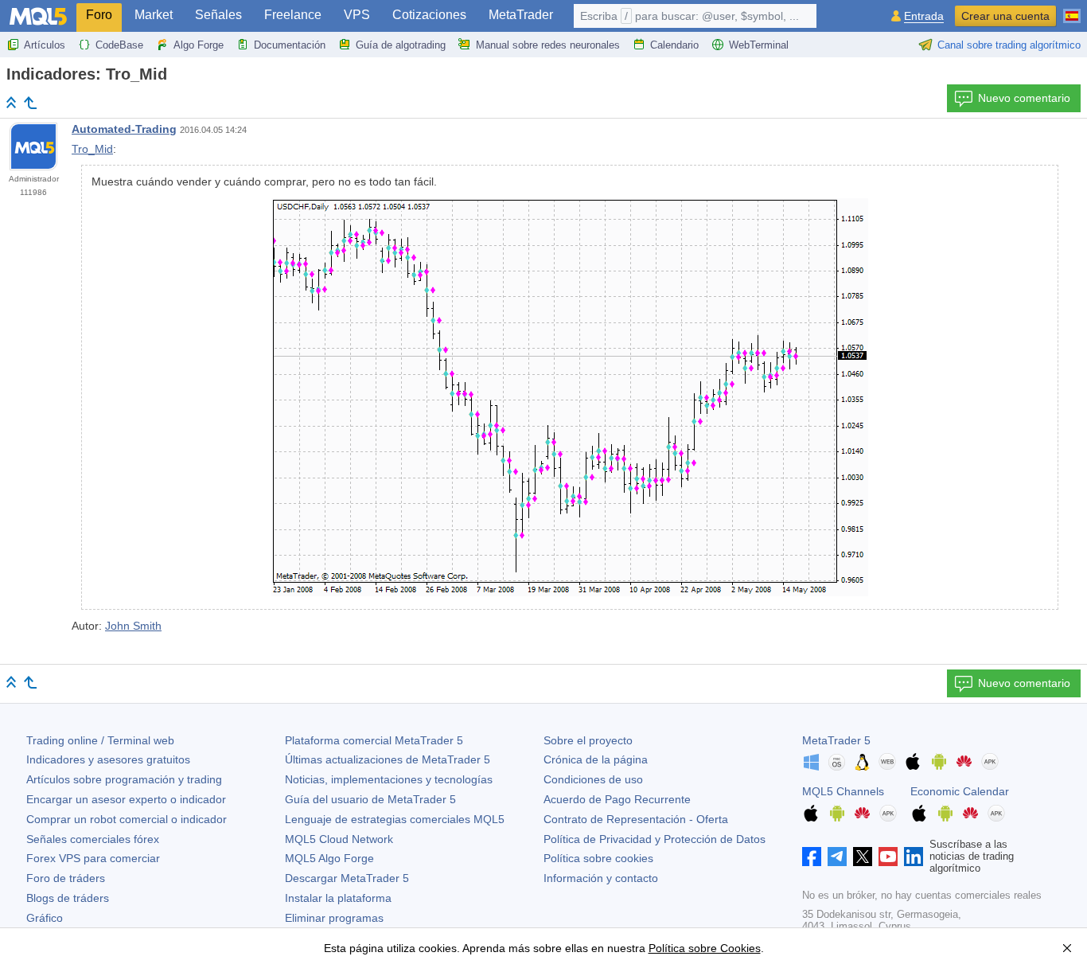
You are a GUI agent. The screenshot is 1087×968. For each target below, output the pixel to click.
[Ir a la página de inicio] (11, 102)
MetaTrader (521, 14)
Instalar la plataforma (338, 898)
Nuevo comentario (1024, 98)
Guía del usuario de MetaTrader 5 (370, 799)
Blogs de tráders (67, 898)
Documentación (289, 45)
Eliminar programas (334, 917)
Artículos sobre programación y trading (124, 779)
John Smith (133, 625)
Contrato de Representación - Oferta (636, 819)
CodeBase (119, 45)
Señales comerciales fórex (92, 839)
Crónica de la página (596, 759)
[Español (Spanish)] (1072, 10)
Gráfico (44, 917)
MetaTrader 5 (836, 740)
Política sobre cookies (598, 858)
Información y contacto (601, 878)
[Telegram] (837, 856)
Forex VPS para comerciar (93, 858)
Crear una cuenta (1005, 16)
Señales (218, 14)
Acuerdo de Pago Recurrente (617, 799)
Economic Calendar (959, 791)
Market (153, 14)
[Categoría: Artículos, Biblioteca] (30, 102)
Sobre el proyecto (588, 740)
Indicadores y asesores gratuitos (108, 759)
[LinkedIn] (913, 856)
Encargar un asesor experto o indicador (126, 799)
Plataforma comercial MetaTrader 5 (374, 740)
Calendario (674, 45)
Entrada (924, 16)
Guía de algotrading (401, 45)
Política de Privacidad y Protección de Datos (655, 839)
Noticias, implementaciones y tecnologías (389, 779)
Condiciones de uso (593, 779)
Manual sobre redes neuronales (548, 45)
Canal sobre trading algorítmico (1009, 45)
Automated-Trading (124, 129)
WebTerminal (759, 45)
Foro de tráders (65, 878)
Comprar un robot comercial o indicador (126, 819)
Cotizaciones (429, 14)
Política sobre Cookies (705, 948)
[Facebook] (811, 856)
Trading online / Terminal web (100, 740)
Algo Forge (198, 45)
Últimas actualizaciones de (387, 759)
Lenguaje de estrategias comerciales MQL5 (395, 819)
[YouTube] (888, 856)
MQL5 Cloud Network (339, 839)
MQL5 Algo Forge (329, 858)
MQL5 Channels (843, 791)
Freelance (292, 14)
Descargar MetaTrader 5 (347, 878)
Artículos (44, 45)
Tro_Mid (92, 148)
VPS (357, 14)
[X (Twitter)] (862, 856)
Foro (99, 14)
